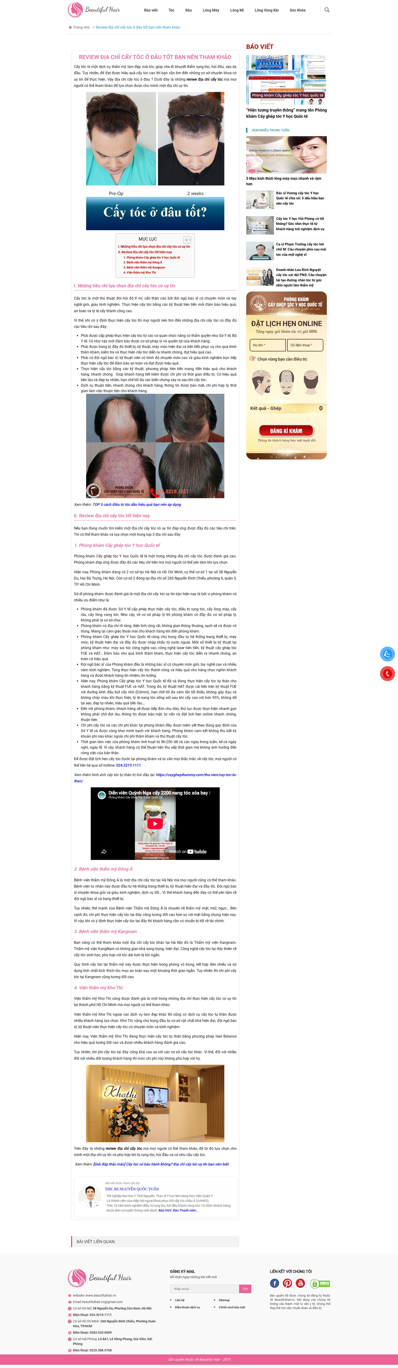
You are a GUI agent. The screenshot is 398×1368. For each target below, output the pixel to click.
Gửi (245, 1289)
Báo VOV (165, 1210)
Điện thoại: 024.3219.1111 (92, 1315)
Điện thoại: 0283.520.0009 (92, 1332)
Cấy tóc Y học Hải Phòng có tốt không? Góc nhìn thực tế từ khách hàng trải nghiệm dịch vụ (300, 224)
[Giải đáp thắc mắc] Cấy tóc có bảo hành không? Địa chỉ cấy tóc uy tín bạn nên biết (160, 1164)
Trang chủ (81, 27)
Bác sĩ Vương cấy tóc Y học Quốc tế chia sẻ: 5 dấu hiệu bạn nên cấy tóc (300, 198)
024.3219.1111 (128, 765)
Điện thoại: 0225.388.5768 (92, 1350)
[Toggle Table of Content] (185, 240)
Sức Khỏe (298, 10)
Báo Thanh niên (184, 1210)
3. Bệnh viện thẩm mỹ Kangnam (144, 267)
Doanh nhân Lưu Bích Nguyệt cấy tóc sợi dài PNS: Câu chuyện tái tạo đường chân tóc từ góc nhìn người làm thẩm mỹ (301, 278)
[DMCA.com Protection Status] (320, 1283)
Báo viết (151, 10)
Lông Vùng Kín (267, 10)
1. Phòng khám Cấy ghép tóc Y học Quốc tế (151, 257)
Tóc (171, 10)
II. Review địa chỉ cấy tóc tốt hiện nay (145, 252)
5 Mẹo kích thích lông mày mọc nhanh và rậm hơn (283, 181)
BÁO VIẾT (260, 46)
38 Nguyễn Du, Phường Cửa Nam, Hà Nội (122, 1308)
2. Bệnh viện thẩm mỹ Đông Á (142, 262)
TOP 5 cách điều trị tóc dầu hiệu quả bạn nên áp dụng (136, 504)
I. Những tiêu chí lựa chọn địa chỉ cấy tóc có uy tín (154, 247)
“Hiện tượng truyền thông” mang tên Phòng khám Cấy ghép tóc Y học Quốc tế (286, 113)
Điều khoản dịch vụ (187, 1307)
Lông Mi (237, 10)
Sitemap (224, 1300)
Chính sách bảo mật (232, 1307)
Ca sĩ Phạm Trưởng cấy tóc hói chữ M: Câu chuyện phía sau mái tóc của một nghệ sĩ (301, 249)
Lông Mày (211, 10)
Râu (188, 10)
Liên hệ (179, 1300)
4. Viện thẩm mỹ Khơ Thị (139, 272)
